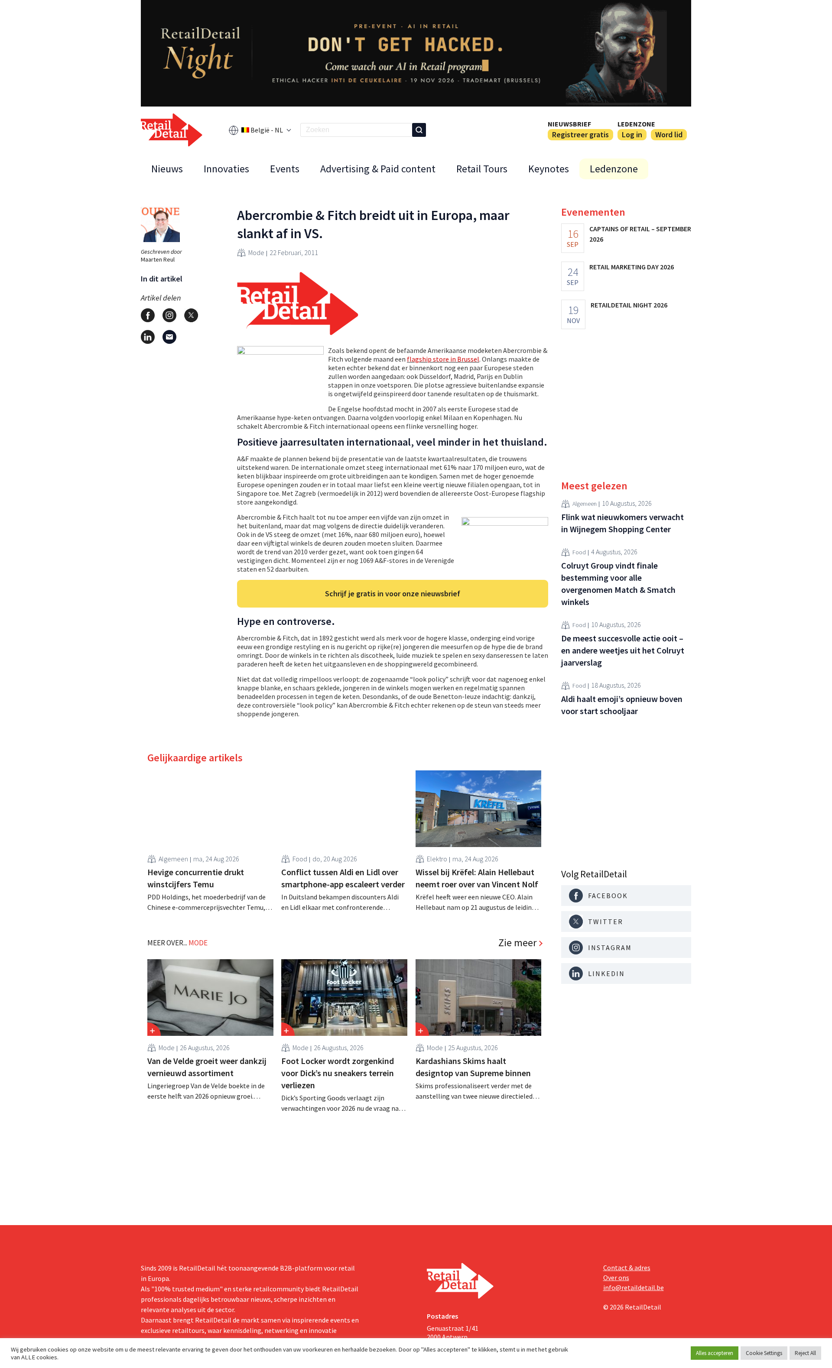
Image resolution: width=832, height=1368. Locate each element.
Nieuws (167, 168)
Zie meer (517, 943)
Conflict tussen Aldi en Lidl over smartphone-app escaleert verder (343, 878)
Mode (256, 252)
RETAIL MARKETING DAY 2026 (631, 266)
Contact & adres (626, 1267)
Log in (632, 134)
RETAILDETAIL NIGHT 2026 (629, 305)
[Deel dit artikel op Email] (169, 337)
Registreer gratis (580, 134)
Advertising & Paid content (378, 168)
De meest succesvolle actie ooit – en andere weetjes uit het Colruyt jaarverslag (622, 650)
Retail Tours (481, 168)
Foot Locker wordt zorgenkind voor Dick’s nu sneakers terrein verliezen (337, 1072)
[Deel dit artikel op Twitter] (191, 315)
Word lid (668, 134)
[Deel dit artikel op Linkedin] (148, 337)
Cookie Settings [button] (764, 1353)
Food (299, 858)
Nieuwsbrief (569, 124)
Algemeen (173, 858)
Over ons (616, 1277)
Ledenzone (636, 124)
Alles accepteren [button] (714, 1353)
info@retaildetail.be (633, 1287)
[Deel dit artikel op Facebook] (148, 315)
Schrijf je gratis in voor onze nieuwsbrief (392, 593)
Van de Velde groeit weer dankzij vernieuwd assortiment (206, 1066)
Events (284, 168)
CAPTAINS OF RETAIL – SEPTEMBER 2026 (640, 233)
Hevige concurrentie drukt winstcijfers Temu (195, 878)
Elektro (437, 858)
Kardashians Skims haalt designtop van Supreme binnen (473, 1066)
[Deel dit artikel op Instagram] (169, 315)
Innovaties (226, 168)
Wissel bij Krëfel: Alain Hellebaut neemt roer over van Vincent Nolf (477, 878)
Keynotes (548, 168)
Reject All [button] (805, 1353)
